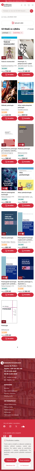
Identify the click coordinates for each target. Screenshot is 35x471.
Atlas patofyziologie (25, 192)
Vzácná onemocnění (8, 62)
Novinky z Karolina (9, 393)
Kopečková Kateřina (7, 66)
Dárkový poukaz (9, 410)
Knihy (4, 17)
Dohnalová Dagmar (7, 153)
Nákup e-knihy (8, 407)
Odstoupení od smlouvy (11, 415)
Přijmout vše (10, 460)
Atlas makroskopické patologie (25, 106)
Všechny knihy (8, 396)
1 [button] (17, 347)
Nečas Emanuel (6, 197)
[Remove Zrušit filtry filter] (21, 33)
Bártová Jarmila (22, 153)
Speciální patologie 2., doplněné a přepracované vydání (25, 283)
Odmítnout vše (10, 465)
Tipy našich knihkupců (10, 391)
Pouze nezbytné (24, 460)
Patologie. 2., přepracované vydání (25, 63)
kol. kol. (30, 66)
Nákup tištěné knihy (10, 404)
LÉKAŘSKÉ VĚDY (12, 17)
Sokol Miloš (5, 109)
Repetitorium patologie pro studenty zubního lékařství (9, 150)
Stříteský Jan (5, 330)
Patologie (4, 325)
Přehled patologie (24, 149)
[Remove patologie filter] (10, 33)
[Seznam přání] (25, 5)
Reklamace (7, 412)
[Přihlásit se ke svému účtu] (21, 5)
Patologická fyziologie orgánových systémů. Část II (25, 239)
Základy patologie (7, 105)
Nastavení (25, 465)
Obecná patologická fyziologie (8, 194)
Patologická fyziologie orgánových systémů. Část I (8, 283)
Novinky (6, 388)
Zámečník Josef (22, 66)
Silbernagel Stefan (23, 197)
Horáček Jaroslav (23, 109)
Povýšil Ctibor (5, 242)
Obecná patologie (7, 238)
